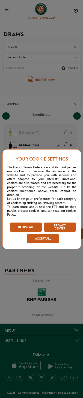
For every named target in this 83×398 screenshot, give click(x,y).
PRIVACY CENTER (60, 227)
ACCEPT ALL (43, 238)
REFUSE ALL (26, 227)
